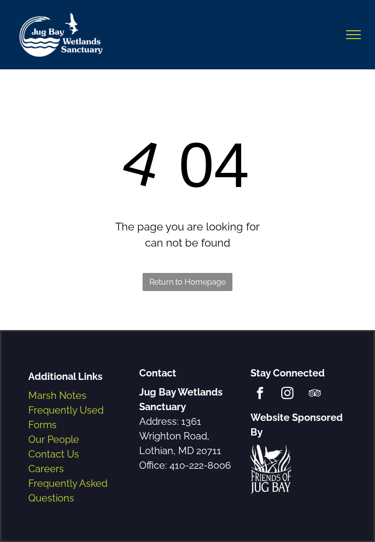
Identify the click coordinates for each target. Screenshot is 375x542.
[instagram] (287, 394)
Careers (46, 469)
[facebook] (260, 394)
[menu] (353, 34)
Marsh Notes (57, 395)
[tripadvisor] (314, 394)
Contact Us (53, 454)
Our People (53, 439)
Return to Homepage (187, 282)
